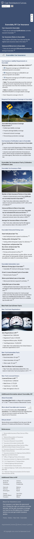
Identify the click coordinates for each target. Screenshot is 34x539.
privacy (30, 525)
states (13, 525)
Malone (18, 487)
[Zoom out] (31, 18)
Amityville (6, 481)
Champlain (6, 484)
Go (12, 6)
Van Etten (19, 493)
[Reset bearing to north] (31, 20)
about (19, 525)
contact (24, 525)
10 (30, 370)
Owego (5, 493)
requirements (6, 525)
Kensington (6, 490)
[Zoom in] (31, 15)
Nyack (18, 490)
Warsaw (18, 495)
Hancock (5, 487)
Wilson (18, 497)
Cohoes (18, 481)
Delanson (19, 482)
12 (8, 402)
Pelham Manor (7, 495)
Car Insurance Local (15, 2)
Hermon (5, 489)
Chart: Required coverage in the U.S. (13, 95)
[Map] (17, 16)
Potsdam (5, 497)
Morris (18, 489)
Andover (5, 482)
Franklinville (19, 484)
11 (16, 378)
